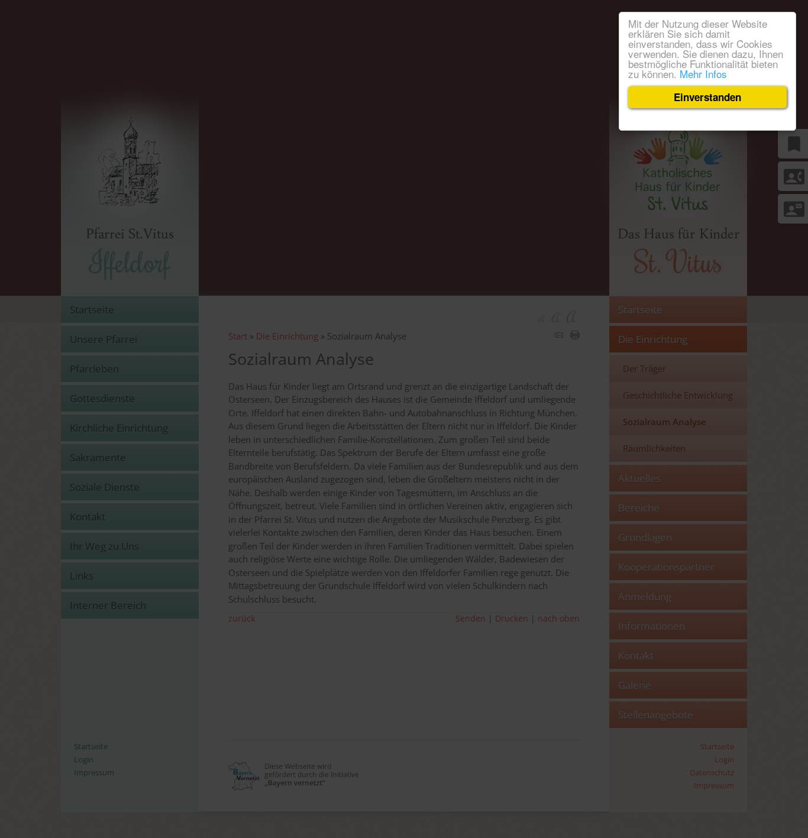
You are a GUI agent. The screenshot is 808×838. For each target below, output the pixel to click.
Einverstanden (707, 97)
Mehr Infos (703, 73)
